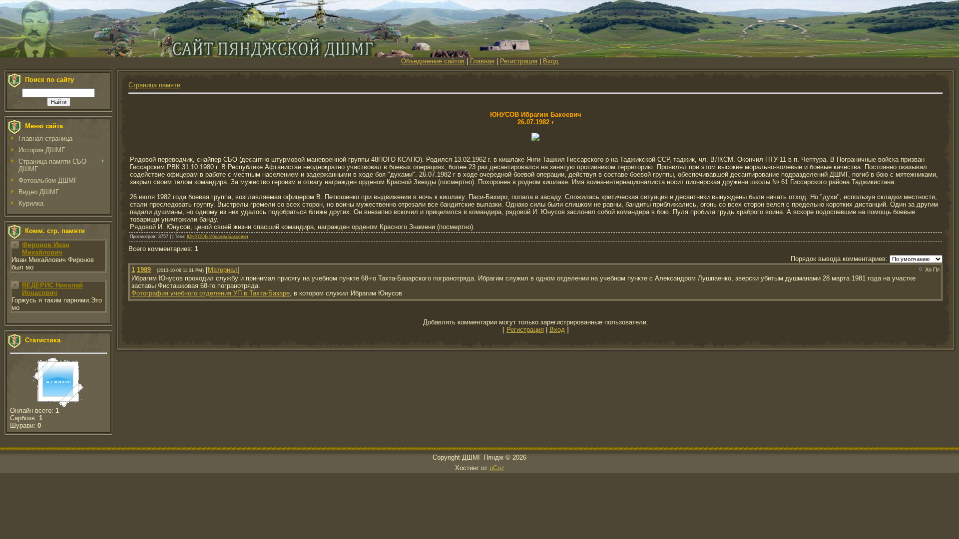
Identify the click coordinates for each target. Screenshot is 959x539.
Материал (223, 269)
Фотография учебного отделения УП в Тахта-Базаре (210, 293)
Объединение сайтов (433, 61)
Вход (550, 61)
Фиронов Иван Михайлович (45, 248)
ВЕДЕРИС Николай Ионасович (52, 288)
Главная (482, 61)
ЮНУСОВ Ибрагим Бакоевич (217, 236)
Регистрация (518, 61)
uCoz (496, 468)
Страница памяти (154, 85)
